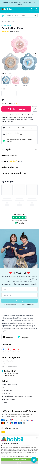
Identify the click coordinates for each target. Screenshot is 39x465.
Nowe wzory (5, 393)
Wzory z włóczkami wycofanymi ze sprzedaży (16, 396)
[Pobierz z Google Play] (24, 336)
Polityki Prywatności (27, 304)
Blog (3, 387)
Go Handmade (6, 26)
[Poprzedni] (3, 53)
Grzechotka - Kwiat (10, 21)
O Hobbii (4, 402)
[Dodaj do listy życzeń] (34, 109)
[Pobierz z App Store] (8, 336)
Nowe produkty (6, 390)
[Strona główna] (2, 21)
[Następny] (35, 53)
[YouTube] (14, 349)
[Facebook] (3, 349)
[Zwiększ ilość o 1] (14, 93)
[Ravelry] (19, 349)
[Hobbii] (6, 9)
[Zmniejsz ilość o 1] (4, 93)
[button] (36, 9)
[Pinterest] (9, 349)
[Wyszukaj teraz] (35, 15)
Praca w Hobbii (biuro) (9, 367)
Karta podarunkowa (8, 399)
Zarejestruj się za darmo (9, 384)
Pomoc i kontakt (7, 361)
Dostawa (4, 364)
